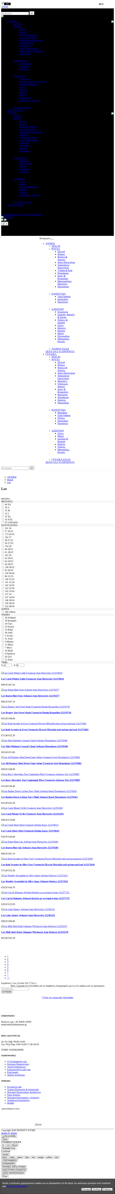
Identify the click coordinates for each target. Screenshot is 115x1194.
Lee (9, 482)
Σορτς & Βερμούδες (28, 48)
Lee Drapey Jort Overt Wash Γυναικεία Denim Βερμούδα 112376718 (36, 712)
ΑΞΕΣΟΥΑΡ (19, 76)
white (12, 1157)
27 (10, 537)
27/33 (10, 543)
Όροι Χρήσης (13, 1095)
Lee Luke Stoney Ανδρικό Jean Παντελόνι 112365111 (28, 915)
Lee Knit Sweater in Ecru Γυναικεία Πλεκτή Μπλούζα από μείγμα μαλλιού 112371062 (44, 729)
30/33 (10, 570)
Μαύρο (10, 641)
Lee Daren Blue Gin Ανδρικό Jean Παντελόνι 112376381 (29, 847)
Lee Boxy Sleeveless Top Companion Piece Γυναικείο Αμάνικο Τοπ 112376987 (40, 780)
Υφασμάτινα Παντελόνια (31, 40)
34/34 (11, 597)
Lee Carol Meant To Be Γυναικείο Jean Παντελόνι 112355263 (32, 814)
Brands (10, 1103)
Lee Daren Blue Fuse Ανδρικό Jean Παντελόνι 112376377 (30, 696)
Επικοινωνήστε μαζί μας (19, 1069)
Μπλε (9, 647)
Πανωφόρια (24, 54)
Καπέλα (23, 92)
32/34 (11, 588)
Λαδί (10, 632)
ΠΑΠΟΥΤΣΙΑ (20, 61)
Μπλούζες (24, 135)
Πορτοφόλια (25, 98)
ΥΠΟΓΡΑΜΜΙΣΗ (9, 1160)
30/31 (10, 564)
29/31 (10, 558)
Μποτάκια (24, 161)
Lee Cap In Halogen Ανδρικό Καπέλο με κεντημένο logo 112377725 (35, 898)
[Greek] (102, 4)
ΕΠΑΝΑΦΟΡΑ (8, 1163)
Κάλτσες (23, 90)
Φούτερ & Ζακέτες (28, 35)
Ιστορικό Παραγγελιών (18, 1064)
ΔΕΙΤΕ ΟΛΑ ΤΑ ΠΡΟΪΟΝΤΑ (60, 351)
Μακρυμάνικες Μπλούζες (31, 51)
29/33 (10, 561)
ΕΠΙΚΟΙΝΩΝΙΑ (9, 214)
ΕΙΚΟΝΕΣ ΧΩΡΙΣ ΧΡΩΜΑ (13, 1167)
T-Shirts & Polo (26, 43)
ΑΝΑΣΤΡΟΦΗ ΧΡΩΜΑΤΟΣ (14, 1170)
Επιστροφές (12, 1072)
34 (10, 594)
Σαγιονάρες (24, 66)
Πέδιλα (22, 166)
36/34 (11, 600)
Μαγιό (22, 95)
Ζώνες (22, 87)
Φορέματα (24, 143)
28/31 (10, 549)
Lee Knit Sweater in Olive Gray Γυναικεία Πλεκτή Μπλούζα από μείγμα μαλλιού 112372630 (47, 864)
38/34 (11, 603)
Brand (10, 479)
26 (10, 528)
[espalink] (5, 6)
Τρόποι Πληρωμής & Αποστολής (23, 1089)
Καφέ (10, 629)
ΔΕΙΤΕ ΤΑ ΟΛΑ (15, 110)
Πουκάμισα (24, 45)
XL (9, 516)
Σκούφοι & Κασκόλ (28, 187)
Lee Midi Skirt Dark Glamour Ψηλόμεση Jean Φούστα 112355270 (34, 932)
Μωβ (10, 650)
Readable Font (8, 1148)
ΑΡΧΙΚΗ (11, 477)
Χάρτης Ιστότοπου (16, 1075)
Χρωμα (5, 1154)
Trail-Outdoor (25, 63)
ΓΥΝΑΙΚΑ (12, 113)
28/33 (10, 552)
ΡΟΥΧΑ (17, 27)
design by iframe (9, 1133)
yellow (49, 1157)
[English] (100, 4)
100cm (12, 612)
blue (27, 1157)
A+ (8, 1145)
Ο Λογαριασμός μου (17, 1061)
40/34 (11, 606)
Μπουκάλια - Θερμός (29, 100)
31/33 (10, 576)
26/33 (11, 534)
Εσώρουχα (24, 79)
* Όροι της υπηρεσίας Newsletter (57, 997)
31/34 (11, 582)
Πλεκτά (23, 29)
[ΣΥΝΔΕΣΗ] (5, 220)
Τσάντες (23, 192)
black (4, 1157)
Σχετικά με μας (14, 1087)
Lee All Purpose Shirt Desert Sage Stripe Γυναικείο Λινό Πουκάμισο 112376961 (41, 763)
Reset (14, 1145)
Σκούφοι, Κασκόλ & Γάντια (32, 81)
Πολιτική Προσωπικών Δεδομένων (24, 1092)
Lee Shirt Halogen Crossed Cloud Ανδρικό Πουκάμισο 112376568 (34, 746)
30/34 (11, 573)
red (33, 1157)
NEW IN (17, 24)
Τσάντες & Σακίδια (28, 84)
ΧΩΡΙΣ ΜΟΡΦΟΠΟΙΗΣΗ (13, 1173)
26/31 (10, 531)
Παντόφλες (24, 69)
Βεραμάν (12, 620)
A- (3, 1145)
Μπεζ (10, 644)
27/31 (10, 540)
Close (4, 1139)
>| (8, 978)
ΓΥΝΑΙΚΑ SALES (22, 202)
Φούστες (23, 148)
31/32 (11, 579)
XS (9, 504)
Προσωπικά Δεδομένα (16, 1186)
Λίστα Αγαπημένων (16, 1067)
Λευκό (9, 635)
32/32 (11, 585)
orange (40, 1157)
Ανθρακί (12, 617)
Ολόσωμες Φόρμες (28, 137)
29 (10, 555)
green (20, 1157)
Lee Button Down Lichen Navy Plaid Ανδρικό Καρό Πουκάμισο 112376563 (39, 797)
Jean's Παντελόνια (28, 37)
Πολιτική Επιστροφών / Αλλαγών (23, 1097)
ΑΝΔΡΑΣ (12, 21)
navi (56, 1157)
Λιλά (10, 638)
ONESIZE (13, 522)
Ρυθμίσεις (107, 1189)
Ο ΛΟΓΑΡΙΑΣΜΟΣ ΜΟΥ (30, 214)
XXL (10, 519)
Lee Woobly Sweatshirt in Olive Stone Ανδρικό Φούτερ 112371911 (34, 881)
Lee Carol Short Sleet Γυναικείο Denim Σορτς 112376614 (30, 831)
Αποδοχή (96, 1189)
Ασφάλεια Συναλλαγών (18, 1100)
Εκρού (11, 626)
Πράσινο (11, 653)
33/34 (11, 591)
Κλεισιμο (86, 1189)
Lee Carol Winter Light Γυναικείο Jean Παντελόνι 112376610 (32, 679)
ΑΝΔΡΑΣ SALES (22, 108)
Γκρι (10, 623)
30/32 (11, 567)
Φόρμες (23, 32)
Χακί (10, 659)
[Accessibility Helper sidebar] (9, 1136)
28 (10, 546)
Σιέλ (10, 656)
